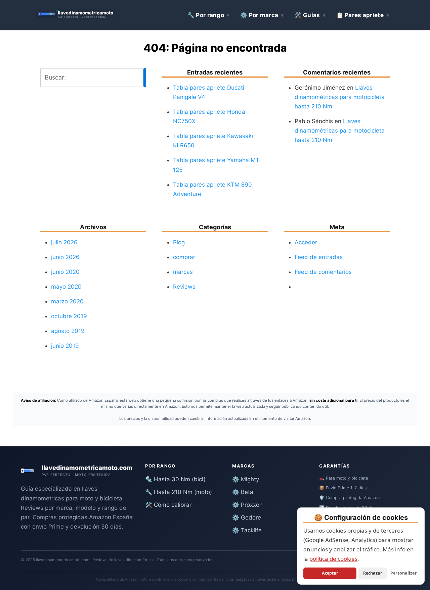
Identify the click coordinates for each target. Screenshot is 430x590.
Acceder (306, 242)
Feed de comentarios (323, 271)
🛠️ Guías (307, 15)
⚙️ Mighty (245, 479)
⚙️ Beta (242, 492)
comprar (184, 257)
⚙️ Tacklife (247, 530)
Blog (179, 242)
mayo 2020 (66, 286)
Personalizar (403, 573)
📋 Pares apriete (360, 15)
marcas (183, 271)
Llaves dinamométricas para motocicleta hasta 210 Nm (340, 97)
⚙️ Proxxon (247, 504)
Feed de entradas (319, 257)
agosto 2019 (68, 331)
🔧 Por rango (205, 15)
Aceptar (330, 573)
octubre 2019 (69, 316)
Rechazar (372, 573)
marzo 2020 (67, 301)
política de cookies (333, 558)
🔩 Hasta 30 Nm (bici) (175, 479)
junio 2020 (65, 271)
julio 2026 (64, 242)
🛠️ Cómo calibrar (168, 504)
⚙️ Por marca (259, 15)
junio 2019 (65, 345)
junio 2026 (65, 257)
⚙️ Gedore (246, 517)
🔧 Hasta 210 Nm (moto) (178, 492)
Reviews (184, 286)
